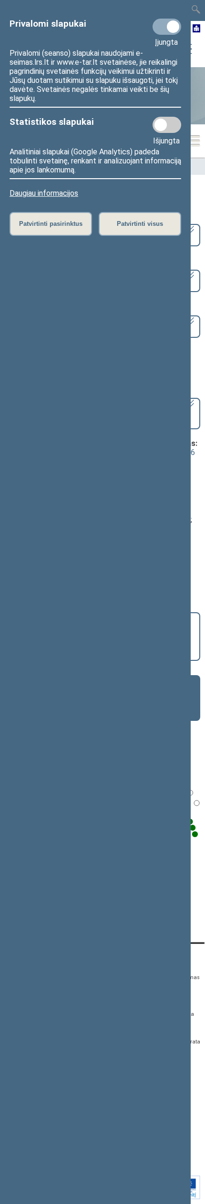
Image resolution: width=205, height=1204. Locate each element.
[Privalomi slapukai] (167, 27)
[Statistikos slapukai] (167, 125)
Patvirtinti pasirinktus (50, 223)
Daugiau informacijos (44, 193)
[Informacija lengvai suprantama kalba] (197, 29)
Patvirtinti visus (140, 223)
